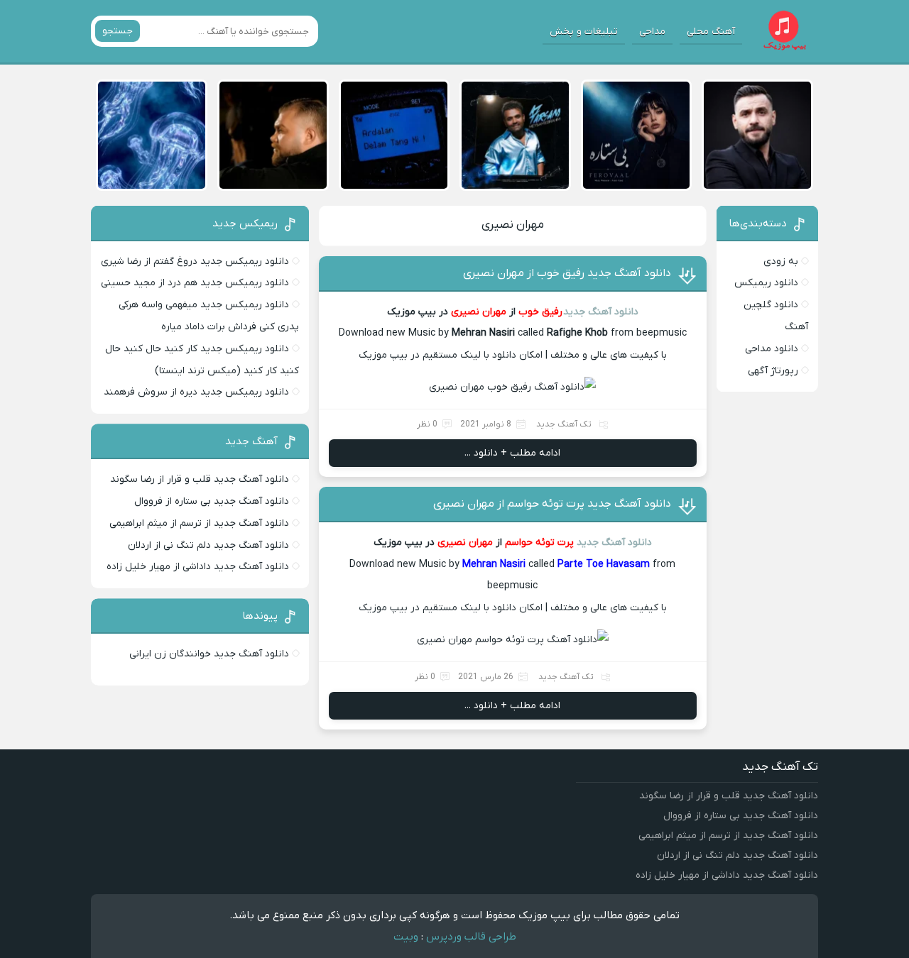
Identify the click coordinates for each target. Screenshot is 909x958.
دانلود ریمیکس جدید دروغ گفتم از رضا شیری (195, 261)
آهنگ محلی (711, 31)
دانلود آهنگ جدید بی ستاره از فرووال (211, 501)
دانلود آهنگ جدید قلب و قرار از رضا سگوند (199, 479)
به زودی (780, 261)
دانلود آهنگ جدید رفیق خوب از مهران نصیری (567, 273)
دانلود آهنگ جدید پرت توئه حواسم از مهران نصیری (552, 504)
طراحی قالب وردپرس (471, 937)
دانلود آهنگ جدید (600, 312)
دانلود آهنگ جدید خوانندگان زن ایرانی (209, 654)
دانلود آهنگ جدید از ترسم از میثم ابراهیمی (199, 523)
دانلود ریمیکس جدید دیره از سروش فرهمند (196, 392)
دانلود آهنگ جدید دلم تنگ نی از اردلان (208, 545)
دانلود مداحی (771, 349)
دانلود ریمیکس (766, 283)
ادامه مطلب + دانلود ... (512, 453)
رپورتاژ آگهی (773, 371)
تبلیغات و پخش (584, 31)
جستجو (117, 31)
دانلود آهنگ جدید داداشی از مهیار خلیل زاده (198, 566)
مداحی (652, 31)
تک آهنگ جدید (564, 424)
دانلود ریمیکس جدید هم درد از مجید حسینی (195, 283)
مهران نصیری (512, 225)
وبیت (405, 937)
